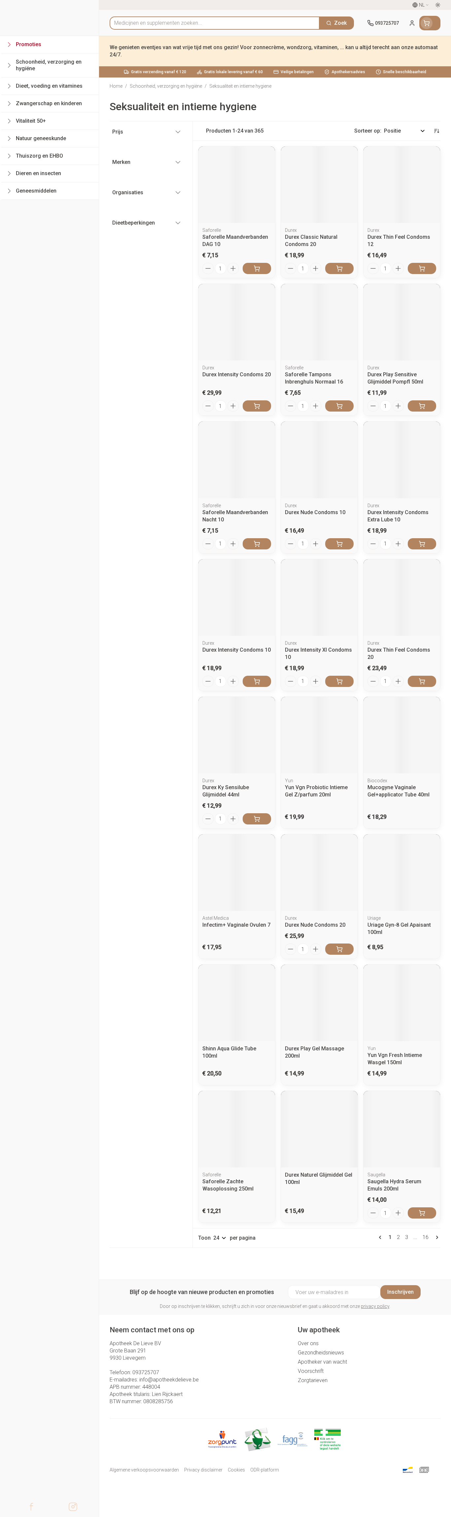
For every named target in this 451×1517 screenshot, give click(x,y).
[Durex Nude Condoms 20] (319, 872)
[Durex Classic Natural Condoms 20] (319, 184)
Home (116, 86)
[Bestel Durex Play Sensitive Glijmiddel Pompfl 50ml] (422, 406)
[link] (381, 1237)
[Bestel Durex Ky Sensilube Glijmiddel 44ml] (257, 818)
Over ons (308, 1343)
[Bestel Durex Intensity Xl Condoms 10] (339, 681)
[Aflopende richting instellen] (436, 131)
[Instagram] (73, 1507)
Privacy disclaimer (203, 1469)
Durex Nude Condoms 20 (315, 925)
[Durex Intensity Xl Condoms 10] (319, 597)
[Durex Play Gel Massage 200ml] (319, 1003)
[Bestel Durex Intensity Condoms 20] (257, 406)
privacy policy (375, 1306)
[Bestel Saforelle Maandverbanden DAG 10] (257, 268)
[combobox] (215, 23)
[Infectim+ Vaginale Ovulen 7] (236, 872)
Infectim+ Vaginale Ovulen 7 (236, 925)
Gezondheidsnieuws (321, 1352)
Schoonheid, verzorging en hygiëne (166, 86)
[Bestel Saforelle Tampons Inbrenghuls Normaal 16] (339, 406)
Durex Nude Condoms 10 (315, 512)
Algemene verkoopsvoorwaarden (144, 1469)
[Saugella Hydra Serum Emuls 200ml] (402, 1129)
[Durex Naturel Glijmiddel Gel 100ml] (319, 1129)
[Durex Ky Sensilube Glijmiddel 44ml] (236, 735)
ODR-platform (264, 1469)
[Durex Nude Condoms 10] (319, 459)
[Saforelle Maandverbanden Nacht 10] (236, 459)
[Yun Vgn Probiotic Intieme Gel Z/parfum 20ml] (319, 735)
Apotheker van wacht (322, 1362)
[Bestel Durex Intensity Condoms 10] (257, 681)
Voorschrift (311, 1371)
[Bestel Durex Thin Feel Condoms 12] (422, 268)
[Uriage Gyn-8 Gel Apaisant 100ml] (402, 872)
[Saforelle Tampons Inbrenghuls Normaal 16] (319, 322)
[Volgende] (435, 1237)
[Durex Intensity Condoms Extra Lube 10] (402, 459)
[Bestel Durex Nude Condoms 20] (339, 949)
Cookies (236, 1469)
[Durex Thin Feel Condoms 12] (402, 184)
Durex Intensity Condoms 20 (236, 374)
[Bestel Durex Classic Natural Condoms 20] (339, 268)
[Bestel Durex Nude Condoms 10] (339, 543)
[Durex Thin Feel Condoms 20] (402, 597)
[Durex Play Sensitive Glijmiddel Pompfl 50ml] (402, 322)
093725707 (145, 1372)
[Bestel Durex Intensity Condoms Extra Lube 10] (422, 543)
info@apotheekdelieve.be (169, 1380)
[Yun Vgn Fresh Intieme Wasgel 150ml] (402, 1003)
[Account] (412, 23)
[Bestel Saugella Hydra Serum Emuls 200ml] (422, 1213)
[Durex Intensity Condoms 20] (236, 322)
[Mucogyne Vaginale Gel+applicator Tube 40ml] (402, 735)
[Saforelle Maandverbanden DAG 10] (236, 184)
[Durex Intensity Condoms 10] (236, 597)
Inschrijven (400, 1292)
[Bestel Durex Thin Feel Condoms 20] (422, 681)
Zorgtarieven (313, 1380)
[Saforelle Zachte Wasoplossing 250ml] (236, 1129)
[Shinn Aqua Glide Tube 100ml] (236, 1003)
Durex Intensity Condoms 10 (236, 650)
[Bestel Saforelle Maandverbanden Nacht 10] (257, 543)
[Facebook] (31, 1507)
